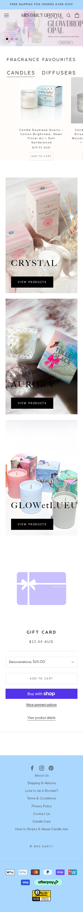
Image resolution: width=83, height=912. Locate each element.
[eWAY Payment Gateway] (41, 900)
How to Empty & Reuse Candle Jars (41, 829)
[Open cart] (77, 15)
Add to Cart (41, 156)
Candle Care (41, 821)
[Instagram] (41, 768)
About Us (42, 775)
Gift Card (41, 633)
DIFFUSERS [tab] (59, 73)
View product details (41, 717)
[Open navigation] (6, 15)
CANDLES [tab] (21, 73)
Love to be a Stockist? (41, 790)
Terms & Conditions (41, 798)
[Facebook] (32, 768)
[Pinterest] (51, 768)
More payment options (41, 704)
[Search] (69, 15)
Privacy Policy (42, 806)
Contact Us (41, 814)
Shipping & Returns (41, 783)
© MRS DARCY (41, 846)
